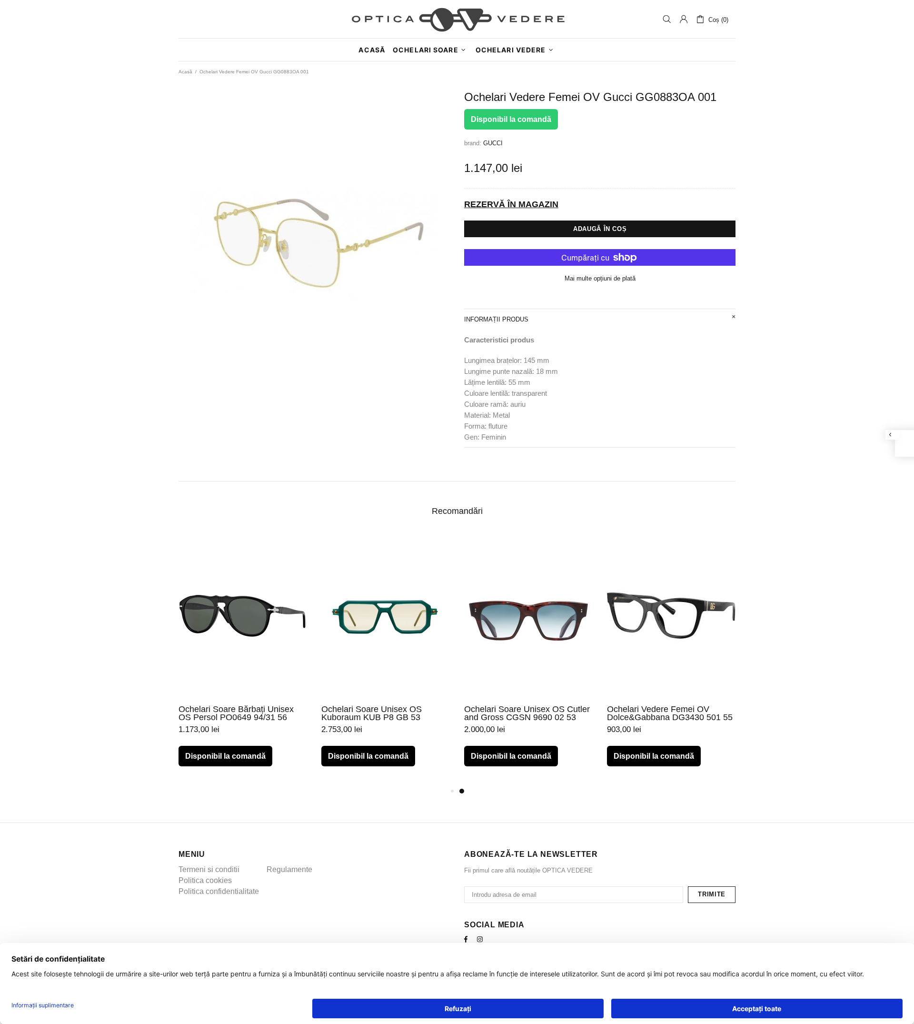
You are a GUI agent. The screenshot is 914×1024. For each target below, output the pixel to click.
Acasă (185, 71)
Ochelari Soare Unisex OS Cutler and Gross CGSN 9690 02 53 (527, 713)
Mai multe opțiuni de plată (600, 278)
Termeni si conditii (209, 869)
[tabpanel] (528, 659)
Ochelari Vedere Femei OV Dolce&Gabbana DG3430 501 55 (670, 713)
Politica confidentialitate (219, 891)
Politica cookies (205, 880)
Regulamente (289, 869)
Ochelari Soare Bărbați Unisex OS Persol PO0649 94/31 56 (236, 713)
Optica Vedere (457, 19)
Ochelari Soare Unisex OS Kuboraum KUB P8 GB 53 (371, 713)
